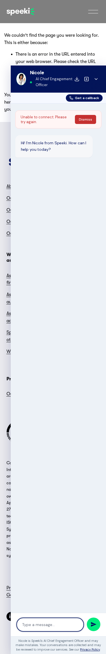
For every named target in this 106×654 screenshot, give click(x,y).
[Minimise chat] (96, 79)
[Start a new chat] (86, 79)
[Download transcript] (77, 79)
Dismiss (85, 119)
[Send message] (93, 624)
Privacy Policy (90, 649)
